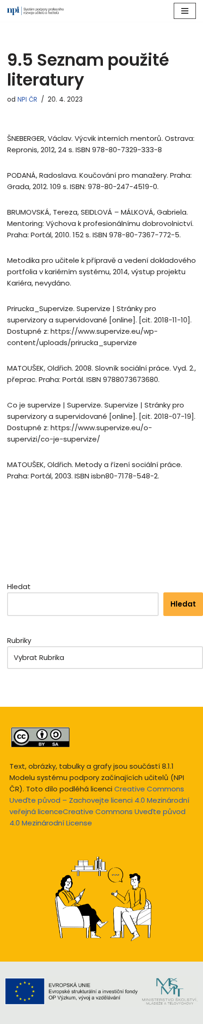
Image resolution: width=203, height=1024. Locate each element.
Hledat (19, 586)
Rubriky (19, 640)
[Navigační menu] (185, 11)
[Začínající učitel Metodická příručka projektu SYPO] (35, 11)
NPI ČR (27, 99)
